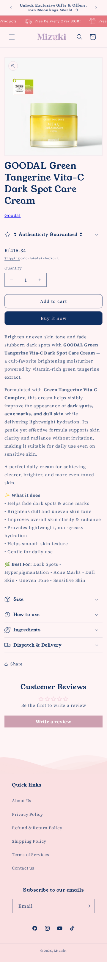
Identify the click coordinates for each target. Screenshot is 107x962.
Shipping (12, 258)
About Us (22, 801)
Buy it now (54, 318)
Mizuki (60, 951)
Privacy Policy (27, 814)
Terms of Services (30, 855)
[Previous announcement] (11, 7)
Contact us (23, 868)
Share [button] (16, 664)
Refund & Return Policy (37, 828)
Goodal (12, 215)
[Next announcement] (96, 7)
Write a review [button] (53, 721)
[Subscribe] (88, 906)
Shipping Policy (29, 841)
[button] (11, 37)
